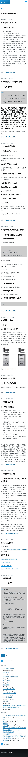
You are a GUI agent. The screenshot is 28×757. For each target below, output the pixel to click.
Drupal (9, 752)
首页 (2, 8)
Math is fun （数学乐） (9, 689)
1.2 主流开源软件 (5, 562)
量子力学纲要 (6, 681)
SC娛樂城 (5, 724)
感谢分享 (5, 726)
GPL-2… (5, 740)
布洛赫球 (5, 701)
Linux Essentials (10, 72)
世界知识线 (6, 672)
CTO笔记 (4, 2)
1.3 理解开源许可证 (6, 566)
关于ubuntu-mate (7, 720)
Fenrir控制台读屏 (7, 697)
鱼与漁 (5, 722)
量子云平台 (6, 685)
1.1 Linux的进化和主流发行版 (9, 559)
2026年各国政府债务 (8, 668)
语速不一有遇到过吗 (8, 732)
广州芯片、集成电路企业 (9, 693)
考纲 (25, 549)
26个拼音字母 (6, 734)
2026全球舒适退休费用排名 (10, 676)
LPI (6, 533)
